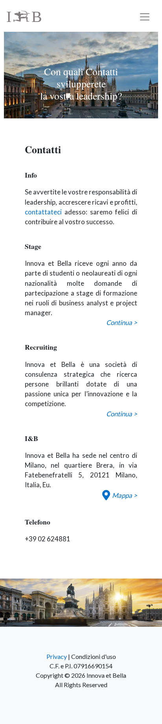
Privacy (56, 656)
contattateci (43, 212)
